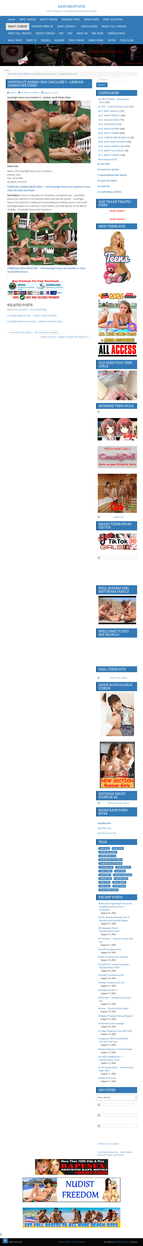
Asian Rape (104, 848)
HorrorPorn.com (107, 856)
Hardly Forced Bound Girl (112, 975)
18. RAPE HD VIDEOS (107, 180)
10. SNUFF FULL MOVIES (112, 150)
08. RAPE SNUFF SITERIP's (113, 142)
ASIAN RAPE (91, 19)
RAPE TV (31, 40)
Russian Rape (105, 879)
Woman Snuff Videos (109, 890)
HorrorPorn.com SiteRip (110, 860)
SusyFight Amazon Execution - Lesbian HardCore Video (34, 321)
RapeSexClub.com (107, 833)
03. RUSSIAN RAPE (110, 120)
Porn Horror (105, 871)
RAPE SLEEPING (113, 19)
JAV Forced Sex (106, 867)
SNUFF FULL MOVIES (114, 26)
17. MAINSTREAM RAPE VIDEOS (112, 175)
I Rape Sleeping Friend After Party (116, 1031)
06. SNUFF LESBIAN (22, 74)
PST (70, 33)
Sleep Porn (104, 882)
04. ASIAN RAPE (108, 124)
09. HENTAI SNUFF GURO (113, 146)
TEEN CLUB (126, 40)
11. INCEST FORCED (110, 155)
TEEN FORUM (76, 40)
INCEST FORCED (45, 33)
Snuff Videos (119, 886)
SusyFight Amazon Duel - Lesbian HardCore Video (32, 315)
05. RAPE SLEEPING (110, 129)
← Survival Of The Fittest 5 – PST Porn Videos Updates (33, 332)
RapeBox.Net (104, 823)
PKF (61, 33)
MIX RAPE (98, 33)
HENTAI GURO (88, 26)
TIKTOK (112, 40)
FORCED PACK (116, 33)
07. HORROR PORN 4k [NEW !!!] (115, 137)
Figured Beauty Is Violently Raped (116, 1049)
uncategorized (107, 159)
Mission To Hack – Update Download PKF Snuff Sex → (65, 337)
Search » (102, 84)
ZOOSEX (45, 40)
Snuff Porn (104, 886)
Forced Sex (118, 848)
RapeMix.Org (104, 828)
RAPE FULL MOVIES (19, 33)
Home (11, 19)
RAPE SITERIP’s (66, 26)
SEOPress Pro (123, 1242)
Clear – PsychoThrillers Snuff (114, 1008)
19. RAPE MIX (104, 186)
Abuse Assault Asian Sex (112, 982)
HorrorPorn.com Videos (110, 863)
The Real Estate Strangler (113, 1023)
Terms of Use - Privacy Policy (71, 1242)
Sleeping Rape (121, 879)
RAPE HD (82, 33)
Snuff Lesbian (119, 882)
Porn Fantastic (123, 867)
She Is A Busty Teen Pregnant (114, 957)
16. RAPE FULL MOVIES (108, 169)
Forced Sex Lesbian (108, 852)
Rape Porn (120, 871)
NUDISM (59, 40)
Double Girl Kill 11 (109, 990)
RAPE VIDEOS (27, 19)
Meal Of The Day (108, 1078)
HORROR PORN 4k (42, 26)
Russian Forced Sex (123, 875)
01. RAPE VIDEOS (109, 111)
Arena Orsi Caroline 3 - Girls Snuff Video (27, 309)
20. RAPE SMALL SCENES (109, 192)
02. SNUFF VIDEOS (109, 115)
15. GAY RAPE (104, 164)
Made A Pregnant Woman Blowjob (117, 1016)
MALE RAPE (15, 40)
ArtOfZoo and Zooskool (108, 1143)
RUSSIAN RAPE (71, 19)
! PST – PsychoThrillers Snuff (114, 106)
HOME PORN (95, 40)
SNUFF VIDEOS (48, 19)
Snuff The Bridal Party (111, 949)
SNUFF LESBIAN (17, 26)
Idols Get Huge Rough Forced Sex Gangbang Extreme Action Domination (115, 906)
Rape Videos (105, 875)
